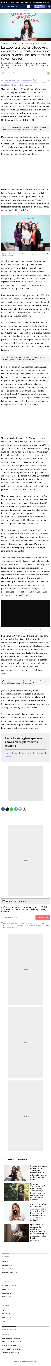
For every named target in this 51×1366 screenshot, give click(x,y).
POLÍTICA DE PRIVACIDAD (11, 1338)
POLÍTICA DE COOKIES (9, 1345)
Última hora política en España (42, 2)
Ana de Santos (8, 113)
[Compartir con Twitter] (7, 809)
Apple (23, 752)
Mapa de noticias (26, 2)
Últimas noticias (14, 2)
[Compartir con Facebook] (3, 809)
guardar (48, 73)
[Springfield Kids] (25, 10)
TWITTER (5, 1310)
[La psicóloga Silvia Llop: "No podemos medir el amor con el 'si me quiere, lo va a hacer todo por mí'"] (24, 358)
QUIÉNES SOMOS (8, 1269)
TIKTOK (4, 1321)
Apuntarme (43, 917)
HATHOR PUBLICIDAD (9, 1286)
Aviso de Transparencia (11, 1349)
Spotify (8, 752)
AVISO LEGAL (6, 1334)
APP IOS (5, 1261)
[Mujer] (16, 6)
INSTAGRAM (6, 1317)
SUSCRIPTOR (6, 1297)
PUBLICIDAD (6, 1293)
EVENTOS (5, 1289)
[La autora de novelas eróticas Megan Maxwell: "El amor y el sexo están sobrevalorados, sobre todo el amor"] (24, 128)
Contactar (5, 1281)
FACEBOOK (6, 1314)
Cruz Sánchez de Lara (9, 85)
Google (31, 752)
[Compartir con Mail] (20, 809)
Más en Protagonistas (15, 1159)
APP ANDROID (7, 1265)
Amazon (9, 756)
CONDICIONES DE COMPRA (11, 1342)
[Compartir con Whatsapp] (11, 809)
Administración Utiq (10, 1353)
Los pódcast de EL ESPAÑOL (26, 80)
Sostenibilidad (10, 80)
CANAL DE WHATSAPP (9, 1272)
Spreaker (41, 752)
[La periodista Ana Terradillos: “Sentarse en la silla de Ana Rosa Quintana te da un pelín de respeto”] (24, 682)
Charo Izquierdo (26, 85)
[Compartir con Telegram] (16, 809)
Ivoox (16, 752)
